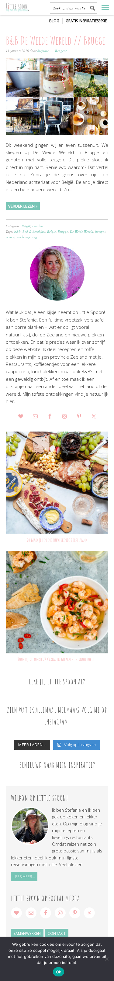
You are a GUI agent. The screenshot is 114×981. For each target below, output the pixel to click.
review (10, 237)
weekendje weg (26, 237)
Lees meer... (24, 876)
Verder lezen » (22, 206)
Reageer (61, 50)
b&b (17, 231)
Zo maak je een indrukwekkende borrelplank (57, 540)
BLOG (54, 20)
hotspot (100, 231)
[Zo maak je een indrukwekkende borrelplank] (57, 483)
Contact (56, 933)
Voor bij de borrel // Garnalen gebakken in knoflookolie (57, 659)
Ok (58, 971)
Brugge (63, 231)
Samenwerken (27, 933)
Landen (37, 226)
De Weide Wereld (81, 231)
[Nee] (106, 959)
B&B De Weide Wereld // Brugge (55, 40)
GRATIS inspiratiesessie (86, 20)
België (26, 226)
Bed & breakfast (33, 231)
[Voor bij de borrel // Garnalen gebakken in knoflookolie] (57, 602)
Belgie (51, 231)
